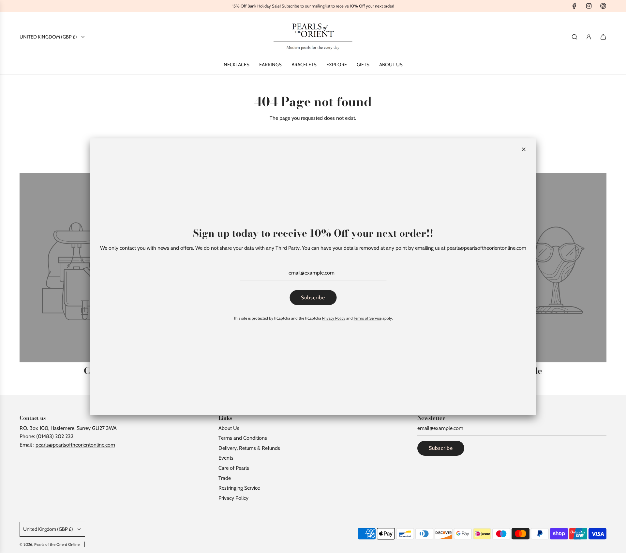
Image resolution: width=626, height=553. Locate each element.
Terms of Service (367, 317)
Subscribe (313, 297)
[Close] (524, 149)
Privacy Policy (333, 317)
